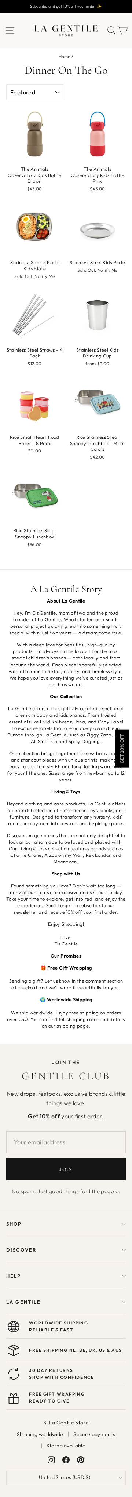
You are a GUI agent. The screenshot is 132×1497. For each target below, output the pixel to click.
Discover (21, 1250)
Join (66, 1169)
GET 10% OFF (122, 748)
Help (13, 1276)
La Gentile (23, 1302)
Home (64, 56)
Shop (14, 1224)
